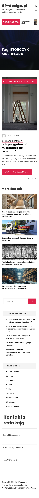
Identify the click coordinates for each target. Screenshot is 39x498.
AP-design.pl (14, 5)
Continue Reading (16, 171)
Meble (8, 389)
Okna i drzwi (10, 402)
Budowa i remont (12, 372)
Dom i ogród (10, 376)
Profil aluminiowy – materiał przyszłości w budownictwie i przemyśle (18, 263)
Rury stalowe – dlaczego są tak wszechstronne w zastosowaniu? (14, 287)
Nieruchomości (12, 398)
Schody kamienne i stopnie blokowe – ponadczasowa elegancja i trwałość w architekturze (16, 214)
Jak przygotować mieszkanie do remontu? (14, 147)
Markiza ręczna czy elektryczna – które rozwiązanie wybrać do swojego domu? (20, 329)
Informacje (10, 380)
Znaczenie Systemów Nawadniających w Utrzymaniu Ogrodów (18, 352)
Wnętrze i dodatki (13, 406)
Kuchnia (9, 385)
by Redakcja (13, 136)
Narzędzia (10, 393)
